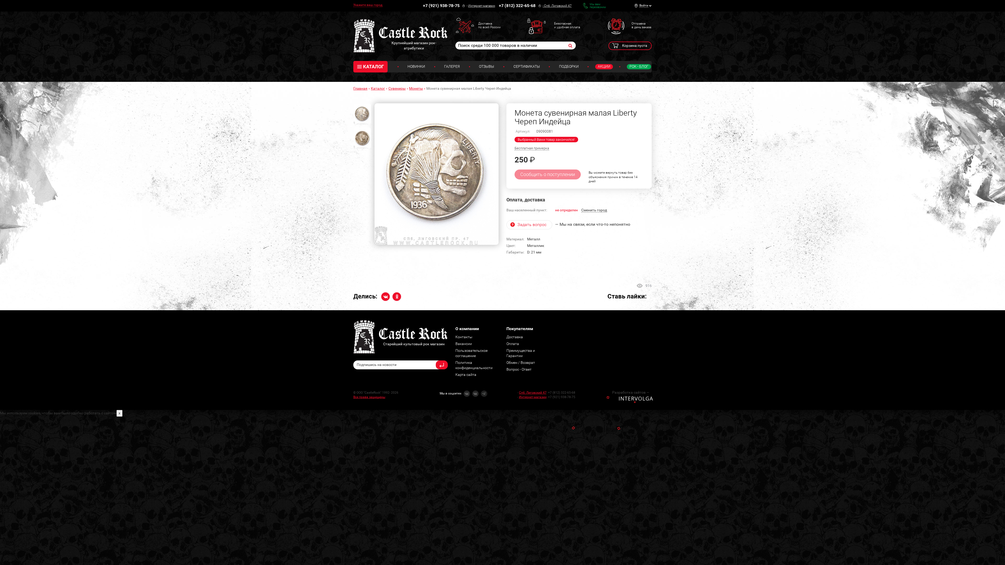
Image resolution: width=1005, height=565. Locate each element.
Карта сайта (465, 374)
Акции (604, 66)
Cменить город (594, 210)
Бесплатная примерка (532, 148)
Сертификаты (526, 66)
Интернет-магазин (481, 6)
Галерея (452, 66)
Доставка (514, 337)
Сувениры (397, 88)
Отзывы (486, 66)
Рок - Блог (639, 66)
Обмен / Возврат (520, 362)
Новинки (416, 66)
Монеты (416, 88)
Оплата (512, 344)
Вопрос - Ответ (519, 369)
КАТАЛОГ (373, 66)
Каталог (378, 88)
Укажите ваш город (367, 5)
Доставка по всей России (489, 25)
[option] (437, 174)
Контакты (463, 337)
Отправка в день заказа (641, 25)
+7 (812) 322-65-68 (517, 5)
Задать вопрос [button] (531, 224)
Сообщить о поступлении (547, 174)
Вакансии (463, 344)
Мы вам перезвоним (598, 6)
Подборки (569, 66)
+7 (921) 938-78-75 (441, 5)
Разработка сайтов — (630, 392)
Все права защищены (369, 397)
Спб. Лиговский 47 (558, 6)
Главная (360, 88)
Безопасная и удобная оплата (567, 25)
